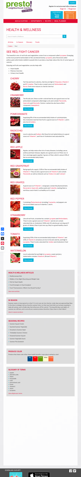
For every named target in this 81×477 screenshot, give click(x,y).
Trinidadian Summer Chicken (18, 333)
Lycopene (63, 55)
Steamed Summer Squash (17, 335)
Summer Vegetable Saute (17, 338)
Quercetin (26, 103)
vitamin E (12, 386)
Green (40, 357)
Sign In (63, 8)
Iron (54, 174)
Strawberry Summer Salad (18, 330)
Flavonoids (62, 101)
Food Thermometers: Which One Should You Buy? (25, 288)
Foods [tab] (37, 42)
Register (72, 8)
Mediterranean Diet (16, 276)
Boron (25, 86)
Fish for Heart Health (16, 282)
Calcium (62, 174)
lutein (11, 384)
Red (35, 357)
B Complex (29, 84)
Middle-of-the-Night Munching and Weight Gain (24, 279)
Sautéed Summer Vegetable (18, 327)
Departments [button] (36, 21)
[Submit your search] (64, 36)
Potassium (58, 82)
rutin (11, 380)
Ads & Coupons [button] (21, 21)
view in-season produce (15, 312)
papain (12, 372)
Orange (51, 357)
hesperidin (13, 378)
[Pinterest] (2, 243)
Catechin (53, 188)
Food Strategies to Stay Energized (20, 285)
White (45, 357)
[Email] (2, 248)
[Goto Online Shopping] (57, 15)
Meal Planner (60, 21)
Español (72, 2)
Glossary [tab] (29, 42)
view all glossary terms (15, 393)
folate (11, 376)
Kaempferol (35, 105)
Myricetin (36, 103)
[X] (2, 239)
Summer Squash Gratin (17, 324)
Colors (10, 46)
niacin (11, 388)
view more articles (14, 291)
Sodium (32, 122)
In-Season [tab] (19, 42)
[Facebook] (2, 234)
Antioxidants (59, 84)
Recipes (48, 21)
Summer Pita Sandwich (17, 341)
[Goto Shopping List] (70, 15)
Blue (30, 357)
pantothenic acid (15, 382)
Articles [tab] (10, 42)
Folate (51, 174)
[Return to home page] (19, 6)
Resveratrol (27, 188)
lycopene (12, 390)
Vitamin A (54, 172)
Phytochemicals (36, 202)
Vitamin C (65, 82)
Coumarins (52, 202)
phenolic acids (14, 374)
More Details (28, 90)
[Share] (2, 229)
